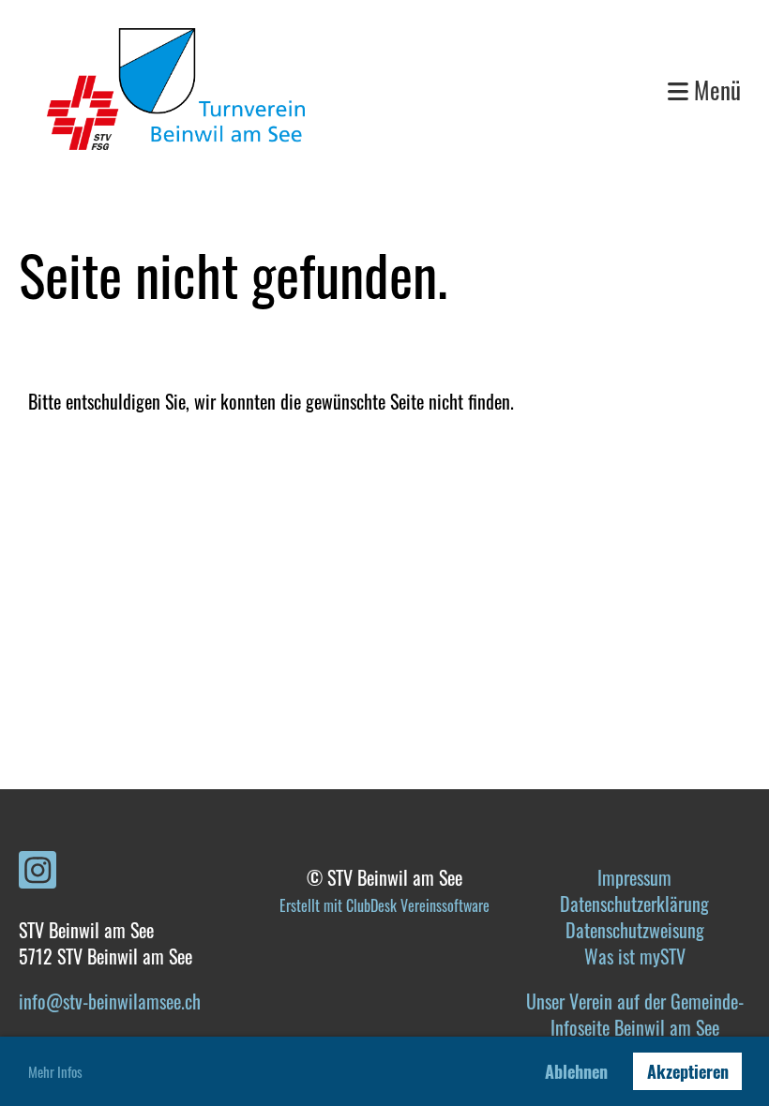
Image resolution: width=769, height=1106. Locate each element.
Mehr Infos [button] (55, 1071)
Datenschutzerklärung (634, 903)
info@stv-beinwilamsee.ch (110, 1001)
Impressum (634, 877)
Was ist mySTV (635, 956)
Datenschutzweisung (634, 930)
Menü (714, 89)
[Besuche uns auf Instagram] (37, 872)
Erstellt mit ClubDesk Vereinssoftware (384, 905)
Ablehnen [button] (576, 1071)
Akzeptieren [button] (688, 1071)
